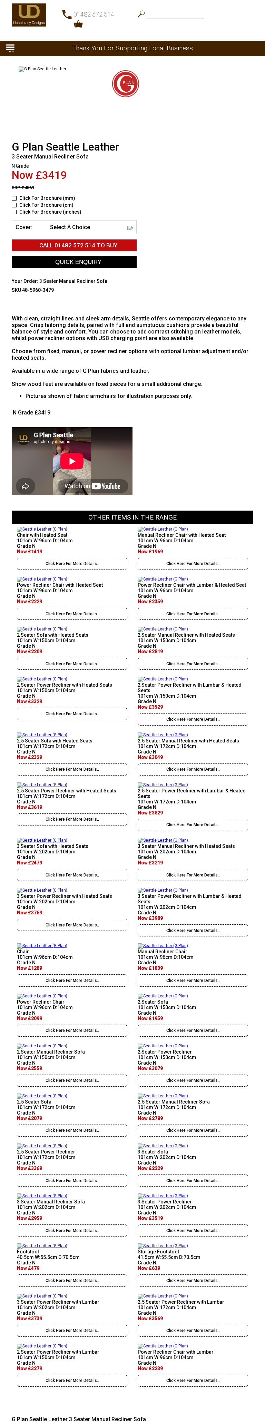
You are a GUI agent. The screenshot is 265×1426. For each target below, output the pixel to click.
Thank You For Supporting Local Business (132, 48)
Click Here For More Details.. (72, 563)
